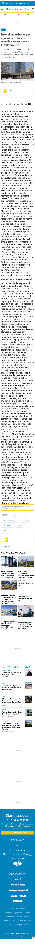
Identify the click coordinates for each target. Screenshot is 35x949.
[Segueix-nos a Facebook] (7, 819)
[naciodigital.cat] (22, 908)
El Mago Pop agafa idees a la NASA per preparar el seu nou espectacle (25, 625)
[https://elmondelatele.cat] (17, 896)
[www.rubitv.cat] (29, 921)
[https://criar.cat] (17, 901)
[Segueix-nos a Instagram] (15, 819)
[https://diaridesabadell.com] (17, 874)
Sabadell (8, 15)
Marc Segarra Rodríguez (8, 731)
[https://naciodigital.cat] (17, 879)
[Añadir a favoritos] (29, 104)
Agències (12, 90)
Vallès (18, 15)
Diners (27, 15)
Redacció (4, 705)
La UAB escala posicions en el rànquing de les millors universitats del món (26, 574)
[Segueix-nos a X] (11, 819)
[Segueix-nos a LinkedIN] (24, 820)
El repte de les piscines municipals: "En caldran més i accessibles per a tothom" (9, 625)
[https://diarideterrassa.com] (17, 885)
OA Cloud (22, 936)
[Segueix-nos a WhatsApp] (18, 820)
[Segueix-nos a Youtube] (27, 819)
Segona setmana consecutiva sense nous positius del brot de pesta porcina (8, 574)
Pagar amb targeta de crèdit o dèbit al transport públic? (12, 713)
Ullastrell (7, 525)
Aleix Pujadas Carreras (8, 692)
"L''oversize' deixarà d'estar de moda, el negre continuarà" (11, 674)
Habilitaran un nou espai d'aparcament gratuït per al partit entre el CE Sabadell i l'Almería (11, 726)
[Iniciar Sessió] (33, 9)
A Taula (27, 3)
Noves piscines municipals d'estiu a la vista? (25, 598)
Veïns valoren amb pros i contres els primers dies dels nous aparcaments (11, 687)
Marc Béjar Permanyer (8, 716)
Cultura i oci (6, 670)
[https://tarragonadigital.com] (17, 890)
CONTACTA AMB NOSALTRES (17, 832)
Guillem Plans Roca (7, 679)
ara (24, 515)
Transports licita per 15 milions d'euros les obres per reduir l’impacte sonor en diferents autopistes (8, 599)
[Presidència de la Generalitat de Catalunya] (12, 854)
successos (26, 520)
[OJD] (17, 864)
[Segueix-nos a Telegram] (21, 819)
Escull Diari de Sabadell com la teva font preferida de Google (16, 508)
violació (6, 531)
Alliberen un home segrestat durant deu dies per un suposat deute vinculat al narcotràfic (12, 700)
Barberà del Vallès (10, 520)
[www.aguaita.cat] (10, 908)
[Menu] (2, 9)
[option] (17, 73)
